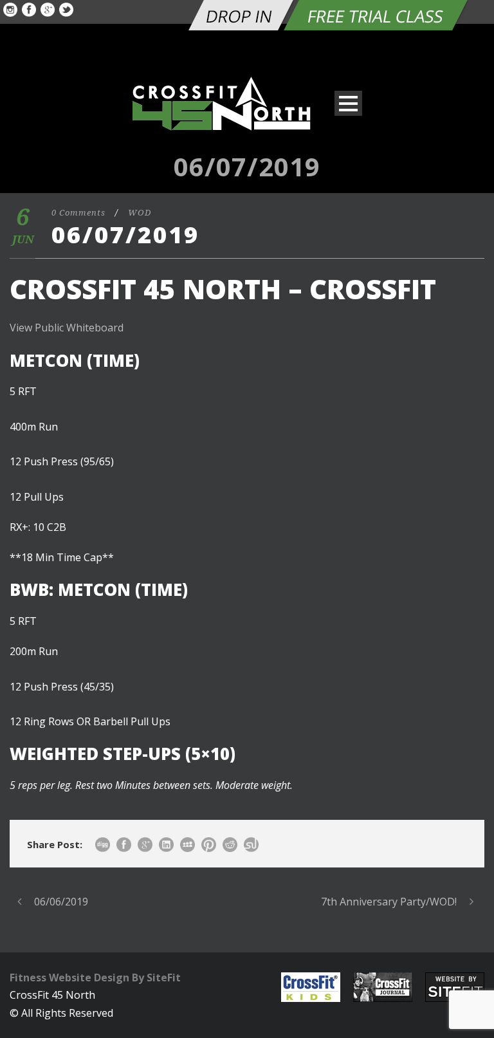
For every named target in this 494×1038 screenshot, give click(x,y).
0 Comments (78, 213)
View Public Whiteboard (67, 327)
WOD (139, 213)
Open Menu (348, 103)
